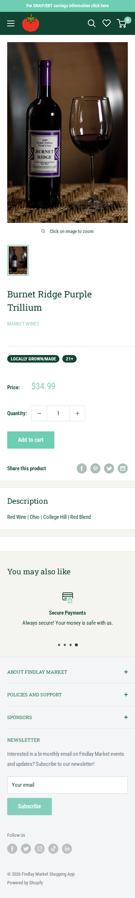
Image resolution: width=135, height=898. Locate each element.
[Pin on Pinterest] (95, 468)
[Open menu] (10, 23)
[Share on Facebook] (82, 468)
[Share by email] (123, 468)
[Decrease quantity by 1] (39, 413)
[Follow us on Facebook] (12, 849)
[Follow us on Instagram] (40, 849)
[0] (121, 23)
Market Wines (23, 324)
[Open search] (92, 23)
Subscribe (29, 806)
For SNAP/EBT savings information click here (67, 5)
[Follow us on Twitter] (26, 849)
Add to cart (31, 439)
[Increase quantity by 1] (77, 413)
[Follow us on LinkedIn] (67, 849)
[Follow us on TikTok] (53, 849)
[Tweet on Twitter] (109, 468)
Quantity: (17, 413)
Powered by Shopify (25, 882)
